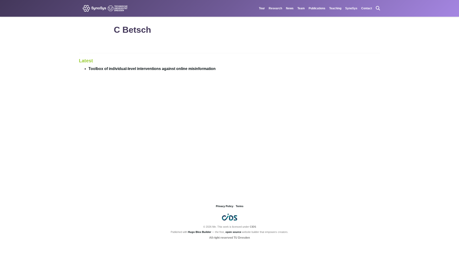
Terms (239, 206)
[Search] (378, 8)
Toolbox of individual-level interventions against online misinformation (152, 69)
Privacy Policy (224, 206)
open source (233, 232)
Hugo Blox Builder (199, 232)
